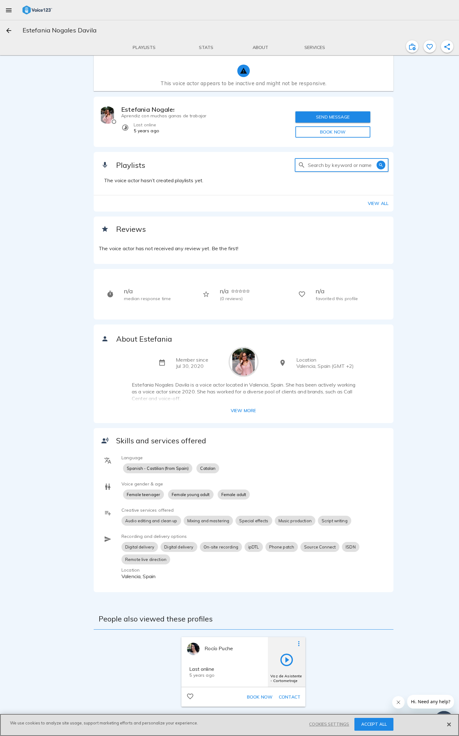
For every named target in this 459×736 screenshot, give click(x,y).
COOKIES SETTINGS (329, 724)
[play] (286, 659)
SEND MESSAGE (333, 117)
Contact (289, 697)
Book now (260, 697)
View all (378, 203)
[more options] (299, 643)
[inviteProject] (412, 46)
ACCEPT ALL (374, 724)
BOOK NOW (333, 132)
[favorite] (429, 46)
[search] (301, 165)
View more (243, 410)
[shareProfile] (447, 46)
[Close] (449, 724)
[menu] (8, 10)
